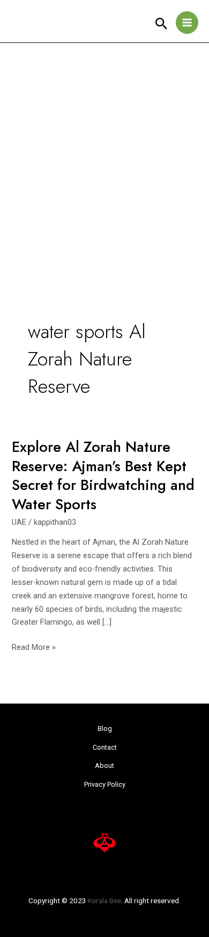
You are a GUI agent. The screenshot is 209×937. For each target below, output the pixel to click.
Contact (105, 747)
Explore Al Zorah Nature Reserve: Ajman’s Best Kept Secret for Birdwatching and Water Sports (103, 475)
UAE (19, 522)
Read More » (34, 646)
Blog (105, 728)
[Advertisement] (104, 153)
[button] (161, 24)
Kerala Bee (104, 900)
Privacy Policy (104, 784)
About (104, 766)
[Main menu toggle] (187, 22)
